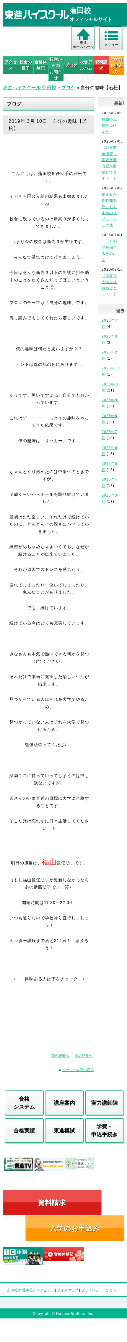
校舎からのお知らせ (56, 68)
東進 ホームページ (83, 45)
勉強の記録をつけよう (109, 125)
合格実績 (24, 1130)
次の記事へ (83, 1056)
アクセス (10, 65)
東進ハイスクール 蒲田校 (29, 87)
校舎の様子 (25, 65)
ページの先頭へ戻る (78, 1070)
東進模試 (64, 1130)
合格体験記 (41, 65)
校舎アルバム (86, 65)
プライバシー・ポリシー (100, 1290)
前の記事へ (60, 1056)
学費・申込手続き (104, 1130)
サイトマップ (67, 1290)
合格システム (24, 1103)
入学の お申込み (116, 65)
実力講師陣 (104, 1103)
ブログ (71, 65)
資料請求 (101, 65)
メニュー (111, 45)
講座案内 (64, 1103)
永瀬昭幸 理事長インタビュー (30, 1290)
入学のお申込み (75, 1228)
